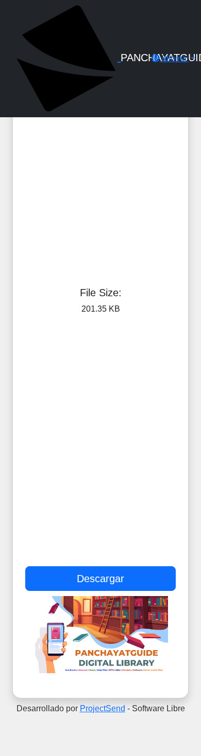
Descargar (100, 578)
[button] (173, 58)
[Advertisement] (100, 149)
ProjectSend (102, 708)
